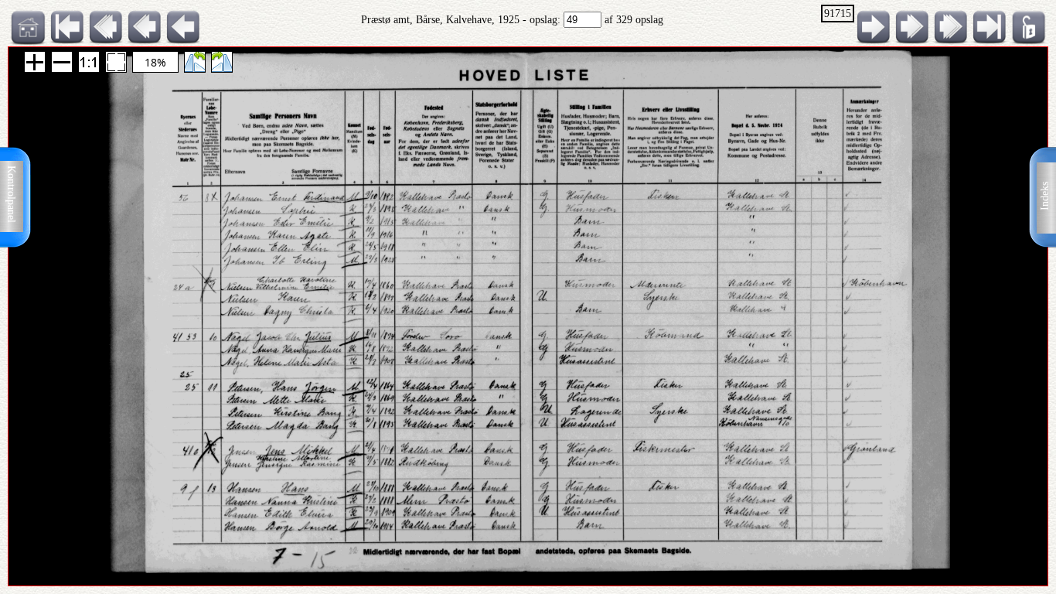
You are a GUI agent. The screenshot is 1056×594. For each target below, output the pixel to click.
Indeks (1045, 196)
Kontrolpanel (11, 194)
